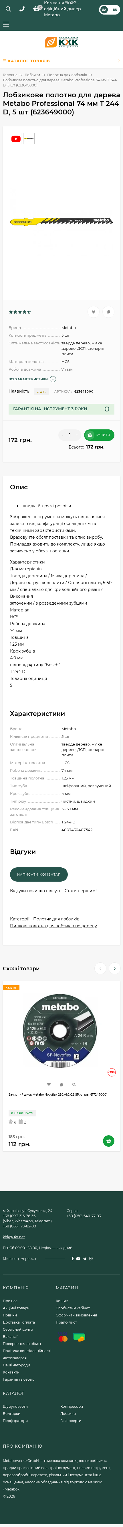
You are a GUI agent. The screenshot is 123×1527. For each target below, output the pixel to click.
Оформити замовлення (76, 1315)
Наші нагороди (16, 1365)
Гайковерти (70, 1421)
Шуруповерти (15, 1406)
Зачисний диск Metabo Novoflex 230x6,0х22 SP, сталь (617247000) (58, 1094)
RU (115, 9)
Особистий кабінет (73, 1308)
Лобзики (32, 75)
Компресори (71, 1406)
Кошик (62, 1301)
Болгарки (11, 1413)
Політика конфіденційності (27, 1351)
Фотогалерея (15, 1358)
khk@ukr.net (14, 1237)
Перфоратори (15, 1421)
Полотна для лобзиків (67, 75)
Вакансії (10, 1336)
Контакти (11, 1372)
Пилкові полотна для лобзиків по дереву (53, 925)
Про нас (10, 1301)
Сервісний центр (18, 1329)
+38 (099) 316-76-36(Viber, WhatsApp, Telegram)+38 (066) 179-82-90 (27, 1221)
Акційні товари (16, 1308)
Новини (10, 1315)
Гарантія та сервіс (19, 1379)
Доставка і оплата (19, 1322)
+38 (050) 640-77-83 (84, 1216)
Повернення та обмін (22, 1344)
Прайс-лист (66, 1322)
